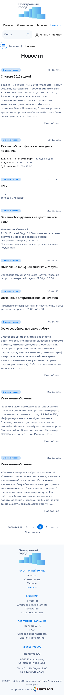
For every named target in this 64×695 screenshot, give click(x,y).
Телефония (32, 608)
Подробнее (51, 123)
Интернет (32, 600)
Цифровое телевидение (32, 604)
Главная (32, 575)
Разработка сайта (21, 689)
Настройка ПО (32, 625)
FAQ (32, 629)
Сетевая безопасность (32, 633)
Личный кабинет (51, 34)
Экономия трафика (32, 637)
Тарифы (32, 583)
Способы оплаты (32, 612)
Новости (32, 587)
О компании (32, 579)
